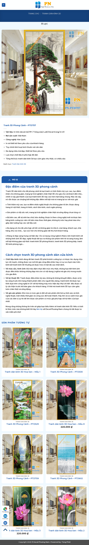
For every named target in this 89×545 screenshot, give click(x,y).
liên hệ (39, 309)
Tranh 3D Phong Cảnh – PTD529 (22, 424)
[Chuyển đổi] (9, 180)
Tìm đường (5, 512)
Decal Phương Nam (41, 542)
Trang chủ (33, 14)
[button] (3, 5)
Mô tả (15, 179)
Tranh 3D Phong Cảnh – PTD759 (22, 478)
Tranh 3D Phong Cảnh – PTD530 (66, 372)
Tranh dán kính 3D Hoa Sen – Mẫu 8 (67, 424)
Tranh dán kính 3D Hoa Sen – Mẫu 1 (22, 372)
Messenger (5, 525)
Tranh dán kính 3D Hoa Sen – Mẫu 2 (66, 530)
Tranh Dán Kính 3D (51, 14)
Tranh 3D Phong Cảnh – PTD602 (66, 478)
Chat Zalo (5, 518)
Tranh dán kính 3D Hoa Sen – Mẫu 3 (22, 530)
